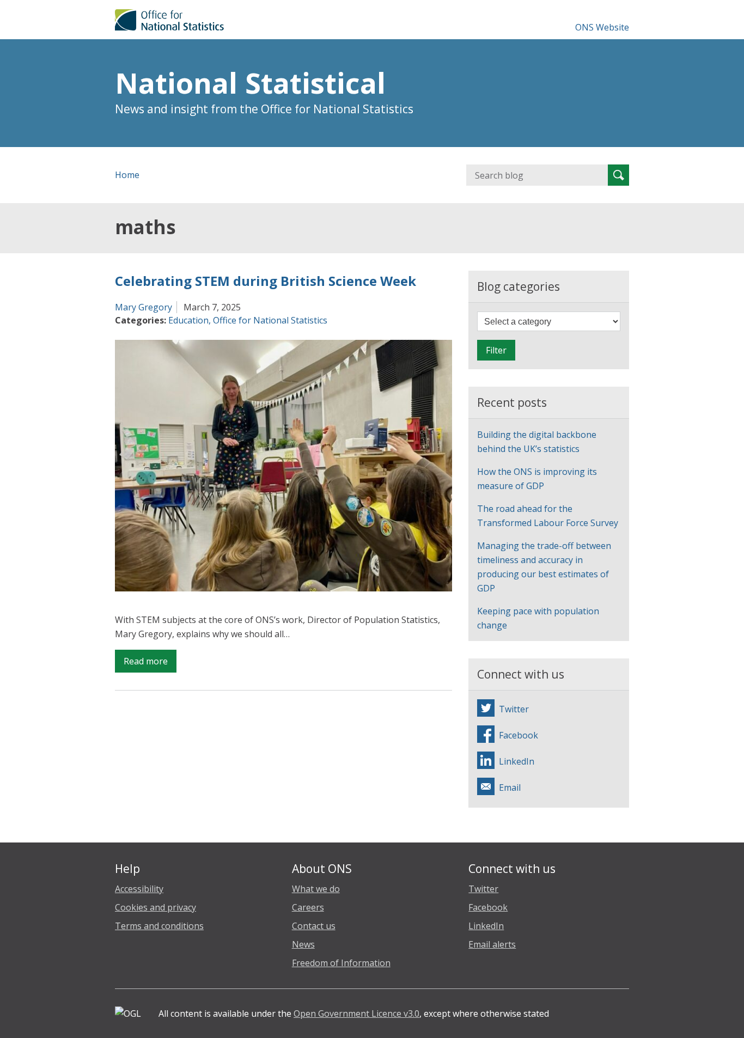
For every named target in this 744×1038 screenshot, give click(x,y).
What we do (316, 889)
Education (188, 320)
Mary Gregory (143, 307)
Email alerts (492, 944)
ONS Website (602, 27)
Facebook (488, 907)
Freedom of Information (341, 963)
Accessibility (139, 889)
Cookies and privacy (155, 907)
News (303, 944)
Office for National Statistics (270, 320)
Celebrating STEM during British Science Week (265, 281)
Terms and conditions (159, 926)
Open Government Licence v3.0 (356, 1013)
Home (127, 175)
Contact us (314, 926)
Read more (150, 664)
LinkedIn (486, 926)
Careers (308, 907)
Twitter (483, 889)
